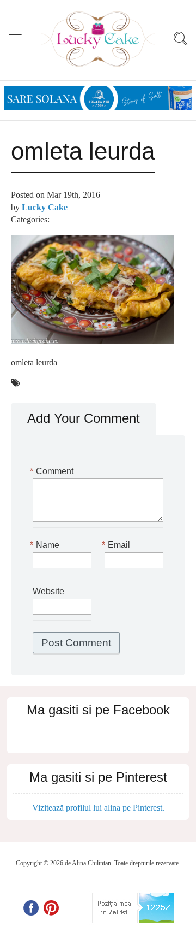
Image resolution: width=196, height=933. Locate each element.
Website (48, 591)
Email (117, 545)
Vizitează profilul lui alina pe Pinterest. (98, 807)
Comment (53, 471)
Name (46, 545)
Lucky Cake (45, 207)
